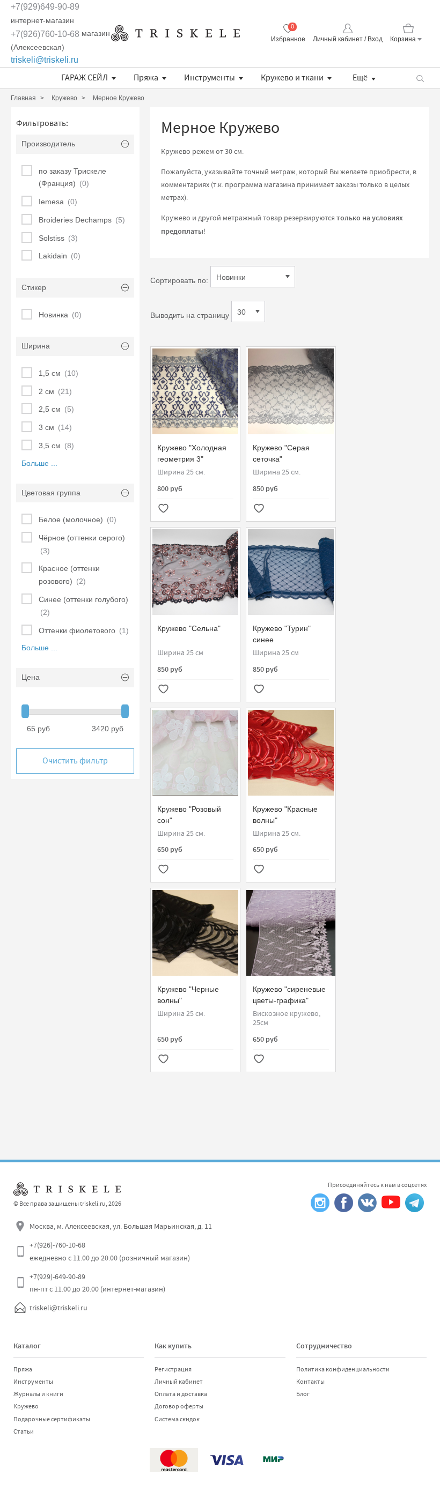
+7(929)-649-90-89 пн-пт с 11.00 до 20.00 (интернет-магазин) (97, 1283)
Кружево (26, 1406)
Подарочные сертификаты (51, 1419)
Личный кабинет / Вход (348, 39)
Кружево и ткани (292, 77)
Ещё (360, 77)
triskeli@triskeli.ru (44, 59)
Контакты (310, 1381)
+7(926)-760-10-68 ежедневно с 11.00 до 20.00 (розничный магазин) (110, 1251)
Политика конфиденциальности (343, 1369)
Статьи (23, 1431)
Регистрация (173, 1369)
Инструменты (209, 77)
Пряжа (146, 77)
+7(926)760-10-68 (45, 34)
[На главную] (175, 33)
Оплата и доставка (181, 1394)
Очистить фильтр (75, 760)
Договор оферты (179, 1406)
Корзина (403, 39)
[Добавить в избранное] (163, 509)
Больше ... (39, 463)
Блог (303, 1394)
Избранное (288, 39)
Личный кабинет (179, 1381)
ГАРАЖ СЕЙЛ (84, 77)
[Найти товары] (420, 78)
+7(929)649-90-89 (45, 6)
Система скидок (177, 1419)
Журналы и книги (38, 1394)
